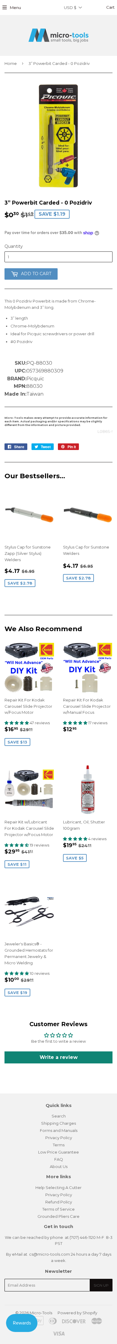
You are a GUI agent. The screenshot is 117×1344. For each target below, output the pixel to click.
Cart (110, 7)
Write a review (59, 1057)
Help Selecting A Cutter (58, 1187)
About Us (59, 1166)
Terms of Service (58, 1209)
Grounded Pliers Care (59, 1216)
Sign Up (101, 1285)
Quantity (13, 246)
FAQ (58, 1159)
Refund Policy (58, 1202)
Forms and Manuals (58, 1130)
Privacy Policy (58, 1137)
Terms (58, 1144)
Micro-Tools (41, 1312)
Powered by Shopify (77, 1312)
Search (59, 1116)
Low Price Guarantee (58, 1152)
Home (10, 63)
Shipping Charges (58, 1123)
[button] (17, 722)
